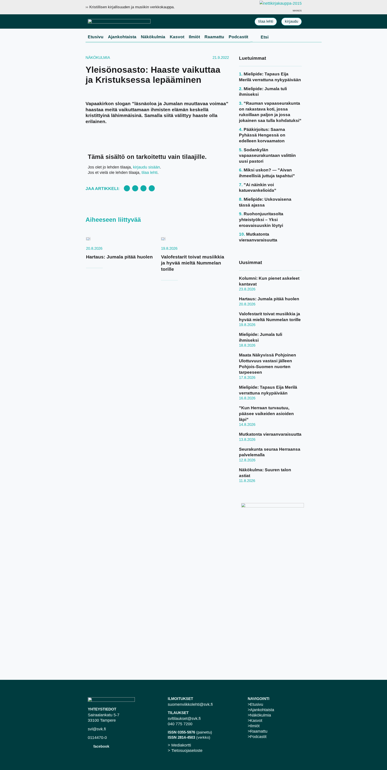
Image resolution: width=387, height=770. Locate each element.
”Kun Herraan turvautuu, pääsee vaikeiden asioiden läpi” (266, 413)
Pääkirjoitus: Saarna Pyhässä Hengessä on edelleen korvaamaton (262, 135)
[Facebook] (90, 746)
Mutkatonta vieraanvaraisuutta (270, 434)
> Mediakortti (179, 745)
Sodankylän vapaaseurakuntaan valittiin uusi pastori (267, 155)
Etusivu (95, 36)
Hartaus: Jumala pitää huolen (119, 256)
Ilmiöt (194, 36)
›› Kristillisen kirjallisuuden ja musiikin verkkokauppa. (130, 7)
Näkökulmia (153, 36)
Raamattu (214, 36)
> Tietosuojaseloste (185, 750)
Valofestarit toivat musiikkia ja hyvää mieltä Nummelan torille (192, 263)
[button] (127, 188)
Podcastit (238, 36)
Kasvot (177, 36)
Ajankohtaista (122, 36)
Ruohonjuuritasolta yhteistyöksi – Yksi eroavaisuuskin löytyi (261, 219)
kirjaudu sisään (146, 167)
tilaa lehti (149, 172)
